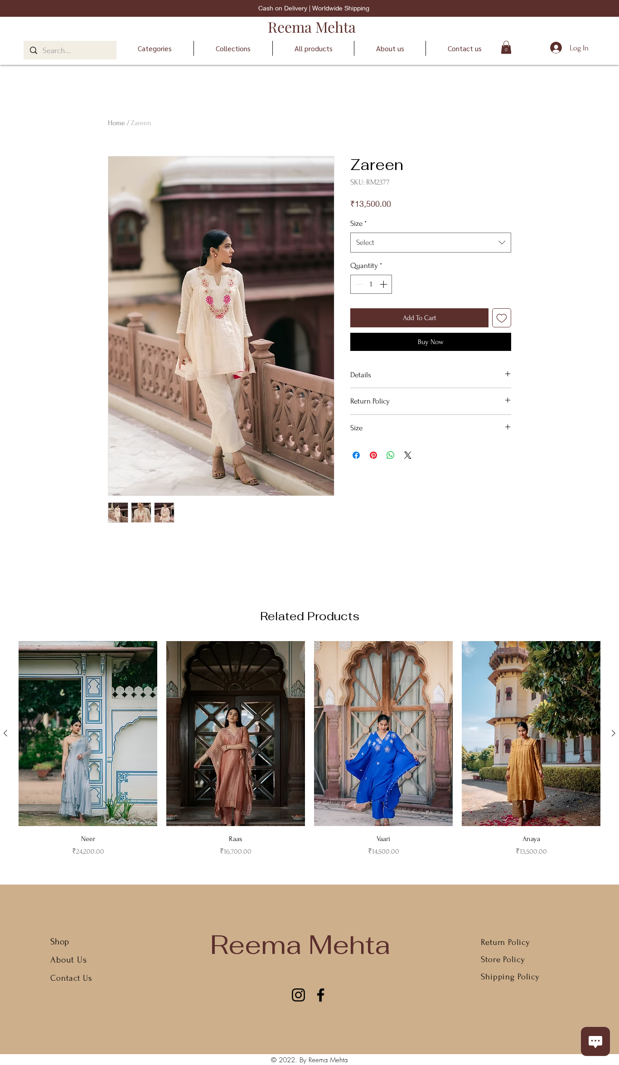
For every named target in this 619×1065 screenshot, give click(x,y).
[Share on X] (407, 455)
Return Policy (505, 942)
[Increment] (384, 284)
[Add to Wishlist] (501, 317)
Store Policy (503, 959)
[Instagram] (298, 995)
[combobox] (430, 243)
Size (358, 223)
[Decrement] (358, 284)
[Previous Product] (5, 733)
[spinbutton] (371, 284)
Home (116, 123)
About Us (70, 960)
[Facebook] (320, 995)
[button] (506, 47)
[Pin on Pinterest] (373, 455)
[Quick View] (88, 733)
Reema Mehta (312, 26)
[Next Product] (613, 733)
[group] (309, 749)
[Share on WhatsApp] (390, 455)
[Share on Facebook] (356, 455)
